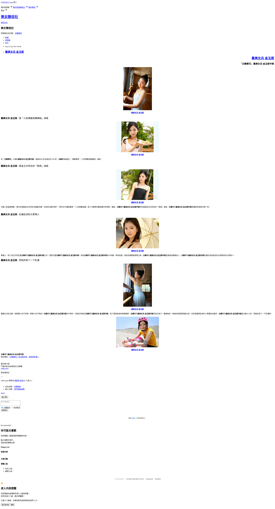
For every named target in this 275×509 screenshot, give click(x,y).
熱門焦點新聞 (19, 389)
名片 (7, 43)
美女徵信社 (9, 17)
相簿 (7, 38)
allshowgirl (4, 368)
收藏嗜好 (18, 33)
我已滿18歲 (5, 505)
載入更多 (4, 397)
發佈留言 (4, 410)
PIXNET (121, 479)
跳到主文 (4, 23)
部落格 (7, 40)
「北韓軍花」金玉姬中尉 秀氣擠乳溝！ (23, 357)
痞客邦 (17, 381)
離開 (12, 505)
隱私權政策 (149, 479)
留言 (21, 381)
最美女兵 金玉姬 (14, 51)
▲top (3, 393)
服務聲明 (158, 479)
